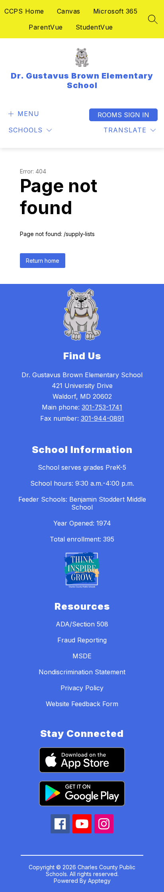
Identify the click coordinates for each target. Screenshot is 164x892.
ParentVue (46, 27)
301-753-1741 (102, 407)
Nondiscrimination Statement (82, 672)
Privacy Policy (82, 688)
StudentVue (94, 27)
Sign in (136, 115)
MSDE (82, 656)
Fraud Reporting (82, 640)
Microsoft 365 (115, 11)
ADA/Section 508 (82, 624)
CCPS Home (24, 11)
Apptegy (99, 880)
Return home (42, 260)
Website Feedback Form (82, 704)
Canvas (68, 11)
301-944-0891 (102, 418)
